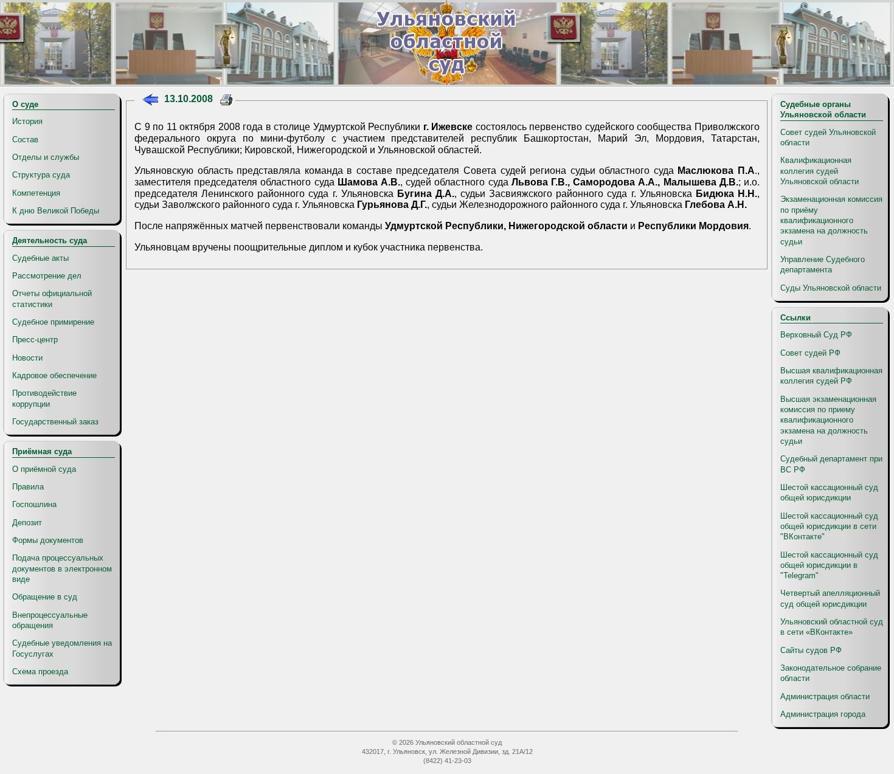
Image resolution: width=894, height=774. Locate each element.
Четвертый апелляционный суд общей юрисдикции (830, 598)
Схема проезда (40, 671)
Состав (25, 139)
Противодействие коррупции (44, 398)
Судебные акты (40, 258)
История (27, 121)
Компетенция (36, 193)
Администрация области (825, 696)
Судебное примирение (53, 322)
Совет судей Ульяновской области (828, 137)
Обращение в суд (44, 596)
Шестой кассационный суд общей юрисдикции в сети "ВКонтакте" (829, 526)
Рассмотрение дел (46, 275)
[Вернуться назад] (150, 101)
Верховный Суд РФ (816, 334)
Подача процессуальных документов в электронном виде (62, 568)
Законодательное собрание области (830, 673)
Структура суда (41, 174)
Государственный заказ (55, 421)
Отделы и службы (45, 157)
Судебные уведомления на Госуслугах (62, 648)
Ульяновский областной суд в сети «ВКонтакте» (831, 627)
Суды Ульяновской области (830, 287)
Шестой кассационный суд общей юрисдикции (829, 492)
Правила (28, 486)
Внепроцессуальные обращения (50, 620)
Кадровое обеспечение (54, 375)
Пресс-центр (35, 339)
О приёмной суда (44, 469)
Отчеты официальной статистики (52, 298)
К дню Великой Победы (55, 210)
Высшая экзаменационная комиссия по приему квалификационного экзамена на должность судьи (828, 420)
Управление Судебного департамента (822, 264)
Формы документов (47, 540)
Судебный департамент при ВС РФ (831, 464)
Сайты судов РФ (811, 650)
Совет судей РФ (810, 353)
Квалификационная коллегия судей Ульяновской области (819, 171)
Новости (27, 357)
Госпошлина (34, 504)
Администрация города (822, 714)
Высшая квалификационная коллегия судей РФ (831, 375)
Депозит (27, 522)
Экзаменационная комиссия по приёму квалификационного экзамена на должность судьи (831, 220)
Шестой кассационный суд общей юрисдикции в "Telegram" (829, 565)
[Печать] (226, 101)
